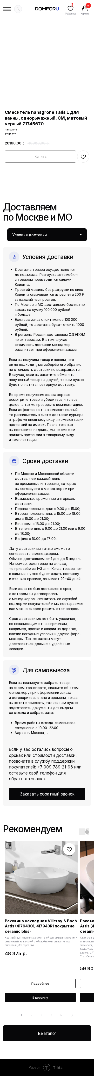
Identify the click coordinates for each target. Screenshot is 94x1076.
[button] (47, 794)
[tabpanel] (47, 523)
